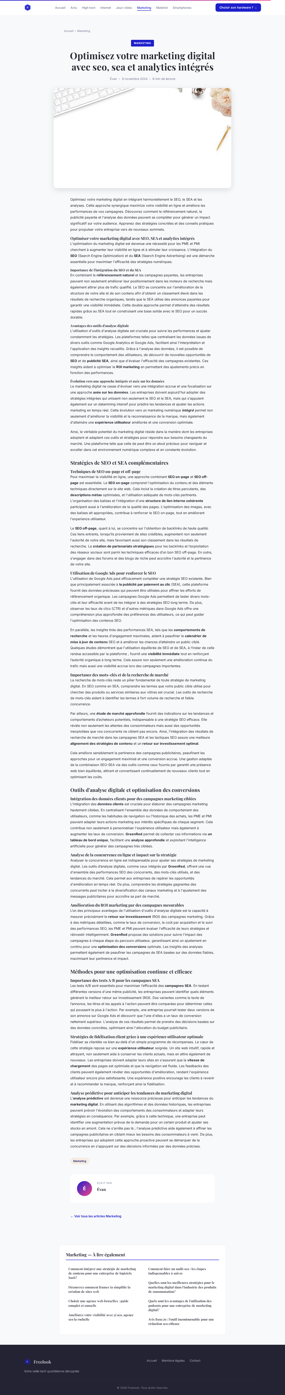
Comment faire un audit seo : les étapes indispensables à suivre (177, 1271)
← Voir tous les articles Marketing (95, 1216)
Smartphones (182, 7)
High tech (88, 7)
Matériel (162, 7)
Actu (74, 7)
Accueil (60, 7)
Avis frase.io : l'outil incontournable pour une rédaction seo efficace (181, 1321)
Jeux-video (124, 7)
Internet (105, 7)
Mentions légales (173, 1360)
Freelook (42, 1362)
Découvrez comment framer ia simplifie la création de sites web (99, 1289)
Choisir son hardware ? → (238, 7)
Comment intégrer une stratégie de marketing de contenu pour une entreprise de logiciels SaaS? (102, 1273)
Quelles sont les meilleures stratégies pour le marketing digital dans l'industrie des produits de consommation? (182, 1287)
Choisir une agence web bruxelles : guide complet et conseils (98, 1303)
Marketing (144, 7)
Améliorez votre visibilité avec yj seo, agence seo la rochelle (101, 1317)
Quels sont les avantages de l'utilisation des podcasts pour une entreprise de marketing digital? (180, 1305)
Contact (195, 1360)
